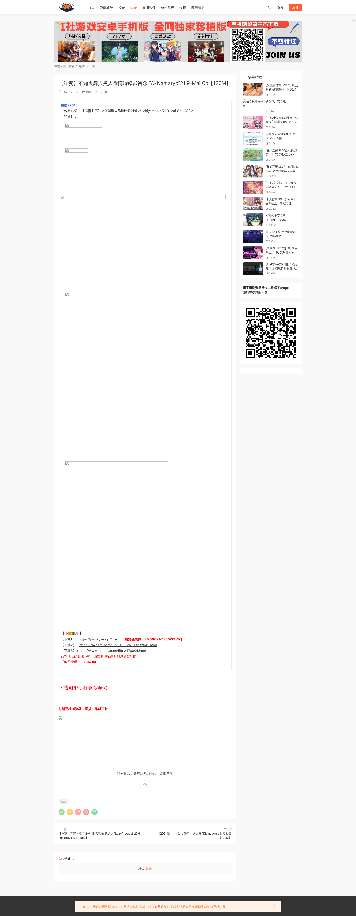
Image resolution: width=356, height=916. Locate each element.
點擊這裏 (161, 907)
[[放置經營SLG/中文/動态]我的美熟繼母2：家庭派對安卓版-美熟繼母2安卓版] (253, 89)
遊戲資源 (106, 7)
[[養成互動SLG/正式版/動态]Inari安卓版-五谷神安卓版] (253, 154)
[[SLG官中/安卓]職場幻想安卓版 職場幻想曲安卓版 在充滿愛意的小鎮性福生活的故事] (253, 268)
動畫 (133, 7)
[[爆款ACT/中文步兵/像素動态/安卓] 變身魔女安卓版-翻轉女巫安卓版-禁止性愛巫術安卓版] (253, 252)
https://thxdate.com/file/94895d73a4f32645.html (118, 645)
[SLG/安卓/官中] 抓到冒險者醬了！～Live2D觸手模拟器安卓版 (282, 187)
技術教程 (167, 7)
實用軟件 (149, 7)
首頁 (91, 7)
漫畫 (121, 7)
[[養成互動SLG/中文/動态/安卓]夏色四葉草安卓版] (253, 171)
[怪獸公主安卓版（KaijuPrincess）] (253, 219)
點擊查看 (166, 773)
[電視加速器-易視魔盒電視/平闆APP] (253, 236)
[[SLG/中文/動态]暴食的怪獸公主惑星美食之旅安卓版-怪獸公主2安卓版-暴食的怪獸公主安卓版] (253, 122)
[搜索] (270, 7)
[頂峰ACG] (66, 7)
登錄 (148, 869)
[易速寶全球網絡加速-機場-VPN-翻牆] (253, 138)
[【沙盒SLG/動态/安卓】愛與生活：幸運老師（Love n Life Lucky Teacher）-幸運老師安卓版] (253, 203)
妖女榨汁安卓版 (276, 101)
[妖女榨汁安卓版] (253, 103)
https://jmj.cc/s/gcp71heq (98, 639)
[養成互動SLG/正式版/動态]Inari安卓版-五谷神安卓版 (281, 154)
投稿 (182, 7)
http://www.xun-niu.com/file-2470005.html (112, 651)
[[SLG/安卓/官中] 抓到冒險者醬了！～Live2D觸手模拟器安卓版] (253, 187)
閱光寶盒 (198, 7)
